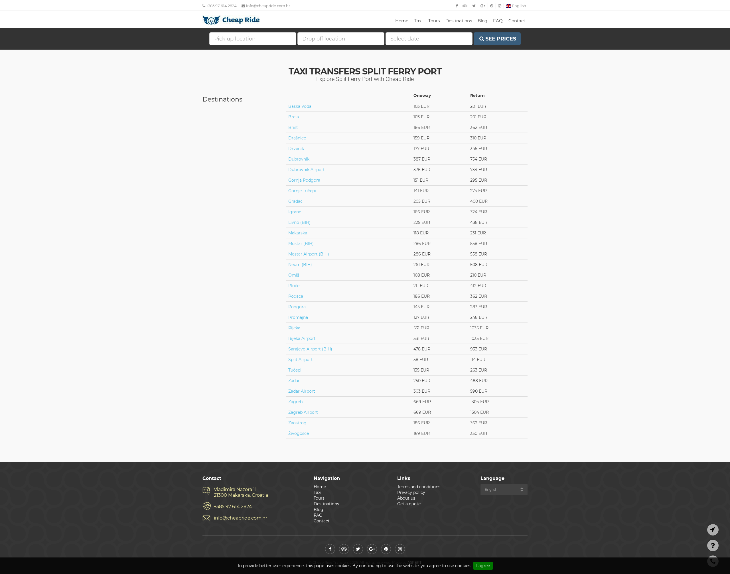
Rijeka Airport (302, 338)
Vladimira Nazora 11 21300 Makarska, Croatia (241, 492)
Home (401, 20)
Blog (482, 20)
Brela (293, 116)
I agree (483, 565)
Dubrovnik (298, 159)
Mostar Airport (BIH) (308, 254)
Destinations (458, 20)
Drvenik (296, 148)
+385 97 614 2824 (221, 5)
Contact (516, 20)
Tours (434, 20)
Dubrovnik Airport (306, 169)
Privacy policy (411, 492)
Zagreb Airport (303, 412)
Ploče (293, 285)
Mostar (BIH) (301, 243)
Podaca (295, 296)
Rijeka (294, 327)
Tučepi (294, 370)
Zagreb (295, 401)
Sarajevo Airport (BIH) (310, 349)
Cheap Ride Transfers (230, 20)
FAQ (498, 20)
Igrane (294, 211)
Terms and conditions (418, 486)
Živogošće (298, 433)
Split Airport (300, 359)
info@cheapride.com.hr (268, 5)
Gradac (295, 201)
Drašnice (297, 138)
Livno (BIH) (299, 222)
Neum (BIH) (300, 264)
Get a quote (409, 503)
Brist (293, 127)
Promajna (298, 317)
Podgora (297, 306)
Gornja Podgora (304, 180)
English (518, 5)
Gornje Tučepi (302, 190)
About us (406, 498)
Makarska (297, 233)
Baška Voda (299, 106)
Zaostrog (297, 422)
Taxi (418, 20)
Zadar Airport (301, 391)
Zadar (294, 380)
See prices (500, 39)
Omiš (293, 275)
